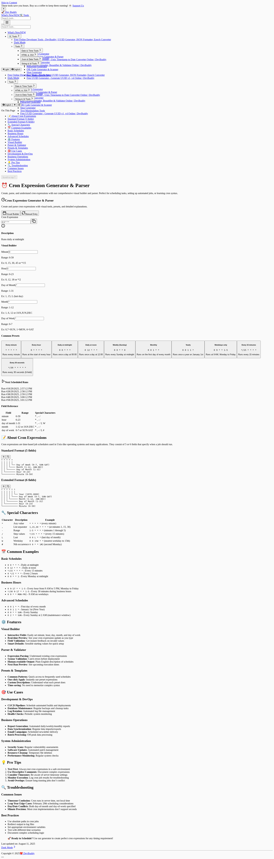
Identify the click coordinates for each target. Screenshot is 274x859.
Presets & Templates (18, 148)
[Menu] (7, 22)
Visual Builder (15, 142)
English (16, 69)
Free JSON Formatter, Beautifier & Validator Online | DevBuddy (59, 65)
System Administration (19, 159)
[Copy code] (8, 457)
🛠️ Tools (24, 15)
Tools (17, 46)
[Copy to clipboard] (34, 221)
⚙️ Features (14, 139)
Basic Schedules (16, 130)
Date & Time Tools (30, 51)
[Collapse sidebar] (19, 105)
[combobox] (16, 18)
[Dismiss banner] (3, 9)
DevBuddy (27, 853)
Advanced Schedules (18, 136)
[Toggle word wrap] (3, 457)
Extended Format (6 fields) (21, 121)
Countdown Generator (38, 53)
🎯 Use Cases (15, 151)
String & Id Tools (29, 63)
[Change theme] (15, 105)
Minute (4, 251)
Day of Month (8, 285)
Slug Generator (34, 72)
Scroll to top (8, 177)
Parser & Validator (17, 145)
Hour (4, 268)
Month (4, 301)
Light (6, 69)
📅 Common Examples (19, 127)
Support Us (78, 5)
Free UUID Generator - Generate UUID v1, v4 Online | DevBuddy (60, 78)
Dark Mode (20, 42)
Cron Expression (9, 217)
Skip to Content (9, 2)
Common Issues (16, 168)
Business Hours (15, 133)
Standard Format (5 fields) (21, 119)
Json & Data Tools (30, 59)
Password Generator (37, 66)
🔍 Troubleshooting (18, 165)
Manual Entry (31, 214)
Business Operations (18, 156)
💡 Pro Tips (14, 162)
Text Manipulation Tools (32, 110)
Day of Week (8, 318)
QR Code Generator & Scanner (42, 69)
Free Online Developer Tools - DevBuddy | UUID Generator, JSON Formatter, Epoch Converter (62, 39)
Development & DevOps (20, 153)
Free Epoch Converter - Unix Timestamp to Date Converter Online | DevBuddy (66, 59)
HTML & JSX (28, 55)
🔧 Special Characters (19, 124)
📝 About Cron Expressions (22, 116)
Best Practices (15, 171)
